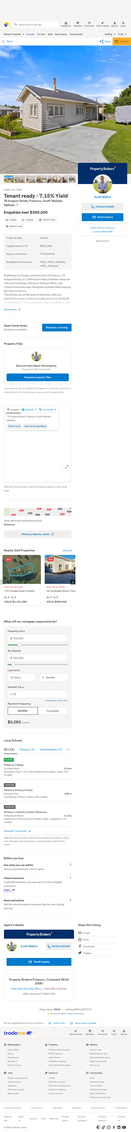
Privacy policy (65, 1118)
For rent (41, 34)
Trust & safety (96, 1085)
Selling (109, 34)
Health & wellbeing (57, 1089)
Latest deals (13, 1049)
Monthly (23, 710)
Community (96, 1072)
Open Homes (54, 1057)
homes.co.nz (37, 1108)
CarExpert (76, 1108)
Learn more (58, 1023)
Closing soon (13, 1057)
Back (9, 41)
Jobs (10, 1072)
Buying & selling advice (100, 1057)
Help (92, 1078)
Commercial (76, 34)
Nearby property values (36, 534)
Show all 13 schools (15, 831)
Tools (121, 34)
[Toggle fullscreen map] (66, 467)
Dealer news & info (98, 1061)
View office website (55, 988)
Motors (93, 1044)
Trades (52, 1078)
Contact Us (121, 1118)
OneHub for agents (57, 1061)
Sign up (114, 25)
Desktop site (7, 1118)
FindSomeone (121, 1108)
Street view (14, 426)
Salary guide (13, 1093)
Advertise (54, 1118)
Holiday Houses (98, 1108)
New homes (61, 34)
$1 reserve (12, 1061)
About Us (21, 1118)
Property (53, 1044)
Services (53, 1072)
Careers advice (14, 1081)
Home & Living (14, 1065)
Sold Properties (56, 1053)
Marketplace (14, 1044)
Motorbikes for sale (98, 1053)
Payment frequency (19, 703)
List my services (56, 1093)
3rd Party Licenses (98, 1089)
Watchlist (90, 1034)
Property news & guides (59, 1049)
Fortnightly (52, 710)
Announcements (97, 1081)
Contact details (60, 946)
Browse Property (13, 34)
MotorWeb (57, 1108)
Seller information (98, 1093)
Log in (123, 25)
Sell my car (95, 1065)
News (43, 1118)
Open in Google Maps (35, 426)
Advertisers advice (16, 1089)
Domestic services (57, 1081)
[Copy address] (17, 205)
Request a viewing (57, 327)
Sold (50, 34)
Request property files (37, 377)
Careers (33, 1118)
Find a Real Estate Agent (60, 1065)
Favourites (103, 1034)
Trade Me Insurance (13, 1108)
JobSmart (12, 1085)
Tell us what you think (85, 1023)
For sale (30, 34)
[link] (38, 867)
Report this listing (76, 1013)
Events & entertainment (59, 1085)
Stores (11, 1053)
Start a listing (76, 1034)
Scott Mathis (102, 197)
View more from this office (26, 988)
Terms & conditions (82, 1118)
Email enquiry (105, 217)
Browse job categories (18, 1078)
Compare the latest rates (56, 700)
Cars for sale (95, 1049)
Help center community (100, 1097)
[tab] (13, 409)
